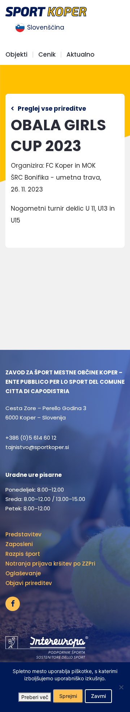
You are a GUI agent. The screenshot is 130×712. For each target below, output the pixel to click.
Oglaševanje (23, 573)
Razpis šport (22, 554)
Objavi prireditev (28, 583)
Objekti (16, 55)
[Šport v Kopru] (46, 11)
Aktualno (80, 55)
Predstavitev (23, 534)
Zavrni (98, 696)
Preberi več (34, 697)
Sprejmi (68, 696)
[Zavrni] (121, 687)
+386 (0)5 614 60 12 (30, 437)
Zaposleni (19, 544)
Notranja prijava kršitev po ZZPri (50, 563)
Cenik (47, 55)
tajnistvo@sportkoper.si (37, 447)
